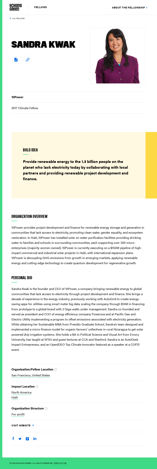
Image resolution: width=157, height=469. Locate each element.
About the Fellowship (128, 7)
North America (21, 392)
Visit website (21, 425)
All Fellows (18, 18)
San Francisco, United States (30, 375)
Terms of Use (60, 463)
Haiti (14, 397)
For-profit (18, 414)
